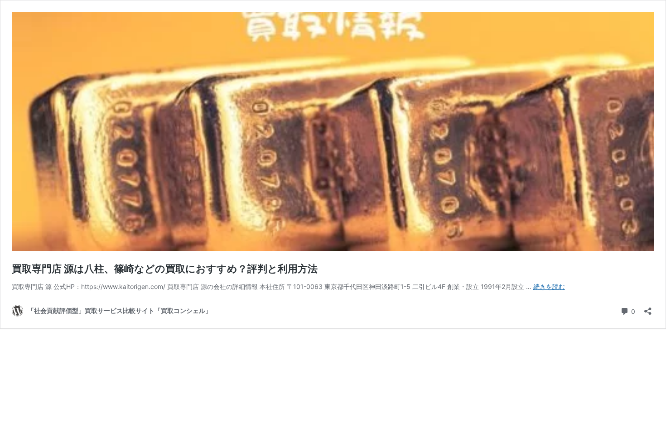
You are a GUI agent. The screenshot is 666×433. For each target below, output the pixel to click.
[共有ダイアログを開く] (648, 308)
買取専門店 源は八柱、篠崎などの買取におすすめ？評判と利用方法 (165, 268)
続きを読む (549, 286)
